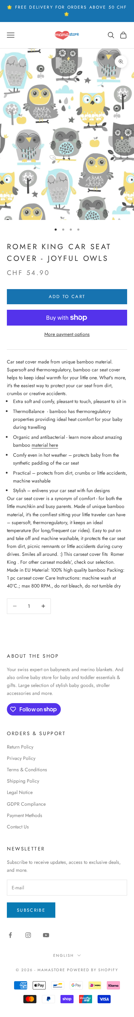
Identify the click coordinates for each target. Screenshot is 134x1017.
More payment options (67, 334)
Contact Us (18, 826)
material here (45, 445)
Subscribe (31, 910)
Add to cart (67, 296)
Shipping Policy (23, 780)
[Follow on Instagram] (28, 935)
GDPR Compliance (26, 804)
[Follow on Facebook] (10, 935)
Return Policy (20, 746)
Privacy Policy (21, 758)
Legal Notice (20, 792)
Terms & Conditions (27, 769)
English (63, 955)
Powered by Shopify (92, 970)
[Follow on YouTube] (46, 935)
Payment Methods (24, 815)
